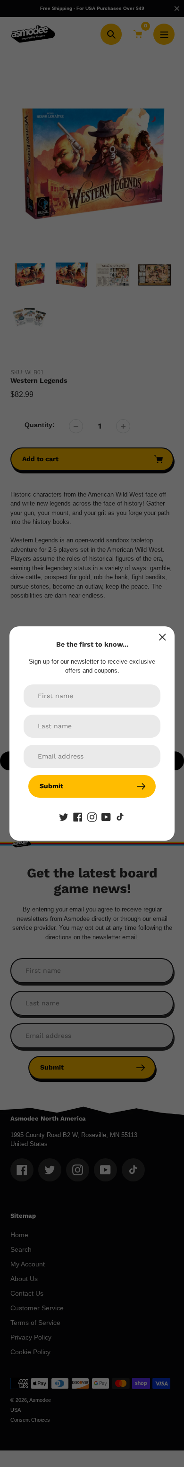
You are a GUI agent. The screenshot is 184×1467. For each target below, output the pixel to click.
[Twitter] (63, 816)
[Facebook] (78, 816)
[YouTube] (106, 816)
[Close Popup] (162, 637)
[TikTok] (120, 816)
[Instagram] (92, 816)
